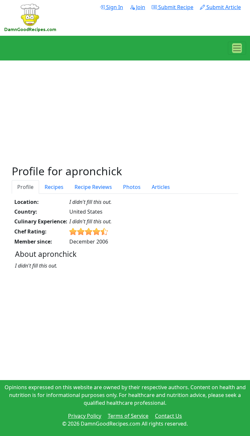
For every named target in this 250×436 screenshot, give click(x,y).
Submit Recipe (175, 7)
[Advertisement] (125, 119)
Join (140, 7)
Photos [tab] (132, 187)
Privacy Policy (84, 415)
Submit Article (223, 7)
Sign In (114, 7)
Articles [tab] (161, 187)
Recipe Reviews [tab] (93, 187)
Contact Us (168, 415)
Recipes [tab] (54, 187)
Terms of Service (128, 415)
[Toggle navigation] (237, 48)
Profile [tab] (25, 187)
